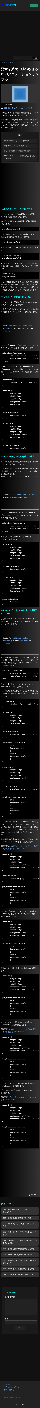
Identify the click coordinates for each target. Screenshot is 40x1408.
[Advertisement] (20, 33)
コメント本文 (10, 1297)
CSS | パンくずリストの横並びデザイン (18, 1274)
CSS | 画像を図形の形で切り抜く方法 (17, 1218)
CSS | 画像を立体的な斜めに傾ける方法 (18, 1255)
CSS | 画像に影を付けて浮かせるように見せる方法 (19, 1233)
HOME (3, 63)
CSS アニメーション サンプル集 (20, 108)
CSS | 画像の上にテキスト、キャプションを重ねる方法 (19, 1211)
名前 (6, 1319)
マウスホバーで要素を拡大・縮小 (16, 146)
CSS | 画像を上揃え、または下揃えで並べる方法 (19, 1225)
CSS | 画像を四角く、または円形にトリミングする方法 (19, 1262)
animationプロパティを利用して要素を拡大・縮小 (19, 157)
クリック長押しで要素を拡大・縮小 (17, 151)
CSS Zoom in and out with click (24, 495)
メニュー (34, 5)
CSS (9, 63)
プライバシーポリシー (12, 1387)
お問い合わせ (9, 1390)
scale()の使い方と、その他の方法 (16, 141)
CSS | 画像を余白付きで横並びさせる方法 (18, 1249)
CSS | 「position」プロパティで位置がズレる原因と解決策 (20, 1242)
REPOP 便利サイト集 (12, 1397)
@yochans (26, 328)
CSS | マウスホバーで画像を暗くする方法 (18, 1269)
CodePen (6, 331)
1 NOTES (9, 5)
